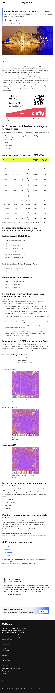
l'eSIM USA (18, 335)
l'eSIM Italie (12, 335)
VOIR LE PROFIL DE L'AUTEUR (8, 598)
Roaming (4, 655)
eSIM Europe (8, 546)
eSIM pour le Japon (8, 561)
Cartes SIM (5, 653)
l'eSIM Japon (8, 555)
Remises (4, 648)
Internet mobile (6, 658)
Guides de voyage (6, 660)
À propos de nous (7, 671)
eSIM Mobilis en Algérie (23, 561)
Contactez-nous (6, 676)
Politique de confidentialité (37, 689)
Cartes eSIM (5, 650)
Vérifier (43, 611)
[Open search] (51, 2)
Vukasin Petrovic (14, 20)
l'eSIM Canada (8, 549)
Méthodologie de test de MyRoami (11, 668)
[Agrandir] (43, 94)
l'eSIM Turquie (25, 335)
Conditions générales (23, 689)
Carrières (4, 673)
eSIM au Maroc (40, 559)
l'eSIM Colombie (9, 552)
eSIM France (19, 119)
